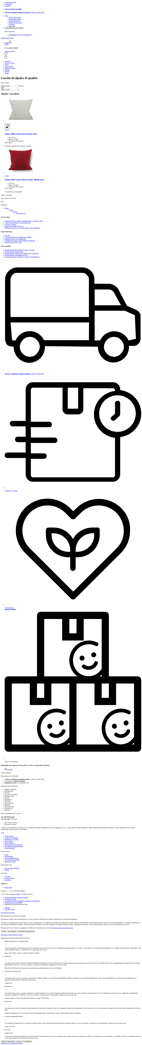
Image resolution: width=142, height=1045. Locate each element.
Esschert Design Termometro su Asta (16, 255)
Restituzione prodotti (15, 19)
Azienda (7, 907)
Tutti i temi (12, 26)
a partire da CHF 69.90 (24, 12)
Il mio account (9, 836)
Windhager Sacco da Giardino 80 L (15, 239)
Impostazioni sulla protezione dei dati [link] (16, 904)
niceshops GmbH (14, 894)
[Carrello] (73, 57)
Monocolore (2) (21, 213)
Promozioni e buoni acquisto (13, 844)
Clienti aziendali (9, 848)
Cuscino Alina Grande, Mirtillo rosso (24, 180)
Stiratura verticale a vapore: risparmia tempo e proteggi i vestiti (24, 221)
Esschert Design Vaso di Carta (14, 252)
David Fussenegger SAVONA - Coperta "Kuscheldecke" (22, 257)
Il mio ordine (8, 841)
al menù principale (10, 2)
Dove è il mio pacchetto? (12, 860)
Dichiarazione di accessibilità (13, 902)
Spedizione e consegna (12, 839)
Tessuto (14, 211)
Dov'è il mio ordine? (15, 17)
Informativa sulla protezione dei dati (62, 928)
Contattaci (12, 24)
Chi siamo (8, 876)
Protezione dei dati (10, 899)
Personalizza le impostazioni (26, 931)
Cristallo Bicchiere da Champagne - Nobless (18, 237)
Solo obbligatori (12, 931)
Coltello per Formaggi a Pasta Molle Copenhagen (20, 240)
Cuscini (11, 210)
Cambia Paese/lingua (18, 891)
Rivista (7, 870)
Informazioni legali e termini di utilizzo (16, 897)
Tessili (7, 208)
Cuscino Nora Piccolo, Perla (21, 134)
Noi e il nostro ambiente (12, 868)
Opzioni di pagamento (15, 22)
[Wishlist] (6, 54)
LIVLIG (7, 235)
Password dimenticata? (12, 858)
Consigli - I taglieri (10, 224)
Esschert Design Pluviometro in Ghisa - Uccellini (20, 250)
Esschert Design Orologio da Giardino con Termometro (21, 253)
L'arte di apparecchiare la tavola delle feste (17, 223)
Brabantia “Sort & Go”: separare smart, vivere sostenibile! (22, 228)
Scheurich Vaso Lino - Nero (13, 242)
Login (6, 44)
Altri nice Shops (9, 909)
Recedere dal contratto (7, 912)
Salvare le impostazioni (8, 1041)
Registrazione (9, 856)
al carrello (8, 6)
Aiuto (6, 15)
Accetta (4, 931)
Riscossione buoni (10, 861)
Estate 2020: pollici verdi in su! (14, 226)
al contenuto (8, 4)
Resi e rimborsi (9, 843)
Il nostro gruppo (9, 878)
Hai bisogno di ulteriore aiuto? (14, 846)
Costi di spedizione (14, 21)
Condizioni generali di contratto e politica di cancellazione (22, 901)
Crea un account (10, 51)
